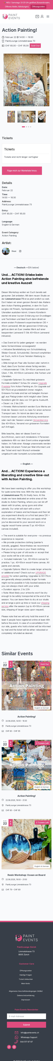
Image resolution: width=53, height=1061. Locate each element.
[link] (26, 80)
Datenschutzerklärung (25, 995)
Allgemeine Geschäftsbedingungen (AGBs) (26, 991)
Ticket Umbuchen (26, 979)
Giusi (14, 251)
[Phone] (26, 1042)
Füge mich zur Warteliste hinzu (22, 170)
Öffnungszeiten (38, 6)
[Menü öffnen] (47, 16)
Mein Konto (25, 983)
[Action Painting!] (26, 686)
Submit (26, 1024)
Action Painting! (26, 716)
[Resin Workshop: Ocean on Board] (26, 844)
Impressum (25, 1000)
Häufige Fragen (26, 975)
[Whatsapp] (26, 1037)
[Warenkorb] (37, 16)
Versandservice (40, 420)
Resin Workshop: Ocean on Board (26, 875)
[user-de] (42, 16)
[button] (23, 126)
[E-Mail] (26, 1032)
